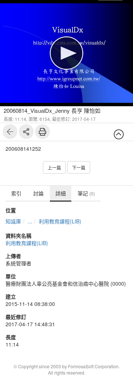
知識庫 (13, 221)
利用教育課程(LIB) (60, 221)
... (30, 221)
